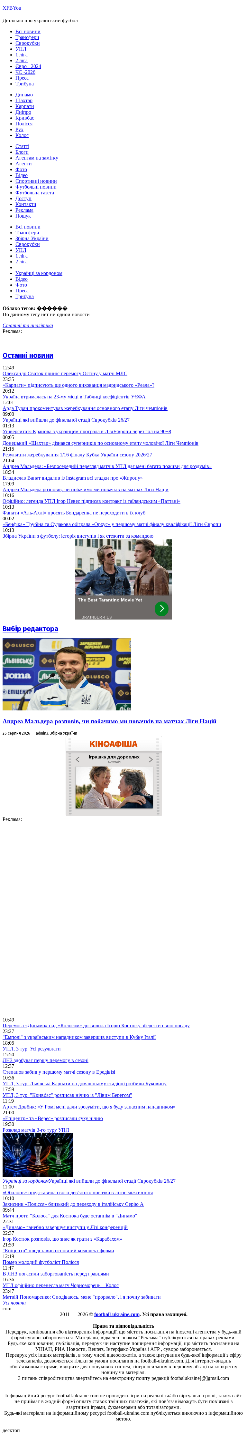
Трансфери (27, 37)
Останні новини (28, 355)
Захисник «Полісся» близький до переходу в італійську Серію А (73, 1204)
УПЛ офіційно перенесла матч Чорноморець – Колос (61, 1285)
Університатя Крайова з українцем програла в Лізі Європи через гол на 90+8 (87, 431)
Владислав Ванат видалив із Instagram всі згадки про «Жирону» (73, 478)
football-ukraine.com (117, 1314)
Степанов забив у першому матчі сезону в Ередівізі (59, 1072)
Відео (21, 175)
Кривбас (24, 118)
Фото (21, 169)
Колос (22, 135)
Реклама (24, 210)
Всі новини (28, 31)
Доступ (23, 198)
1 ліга (21, 54)
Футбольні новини (36, 187)
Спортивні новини (36, 181)
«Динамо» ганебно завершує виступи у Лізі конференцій (65, 1227)
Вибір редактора (30, 628)
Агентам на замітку (36, 158)
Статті (22, 146)
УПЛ (20, 49)
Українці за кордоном (38, 273)
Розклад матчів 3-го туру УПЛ (36, 1130)
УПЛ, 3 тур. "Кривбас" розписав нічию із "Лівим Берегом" (67, 1095)
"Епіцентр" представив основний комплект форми (58, 1250)
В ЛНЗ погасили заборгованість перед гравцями (56, 1273)
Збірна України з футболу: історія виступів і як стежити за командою (78, 536)
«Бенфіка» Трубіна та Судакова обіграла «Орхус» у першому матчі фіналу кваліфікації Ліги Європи (112, 524)
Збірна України (32, 238)
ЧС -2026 (25, 72)
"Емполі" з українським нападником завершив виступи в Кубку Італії (79, 1037)
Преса (22, 78)
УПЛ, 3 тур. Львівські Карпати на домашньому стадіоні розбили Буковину (85, 1083)
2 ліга (21, 60)
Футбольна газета (34, 192)
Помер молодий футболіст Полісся (41, 1262)
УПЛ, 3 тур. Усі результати (32, 1048)
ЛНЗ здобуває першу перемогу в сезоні (45, 1060)
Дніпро (23, 112)
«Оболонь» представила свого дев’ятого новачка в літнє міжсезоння (78, 1192)
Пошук (23, 216)
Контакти (25, 204)
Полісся (23, 123)
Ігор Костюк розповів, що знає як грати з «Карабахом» (62, 1239)
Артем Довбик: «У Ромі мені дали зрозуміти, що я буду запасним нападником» (89, 1106)
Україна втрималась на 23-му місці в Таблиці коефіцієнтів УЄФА (74, 396)
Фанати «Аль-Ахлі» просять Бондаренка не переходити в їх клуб (74, 512)
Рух (19, 129)
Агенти (23, 163)
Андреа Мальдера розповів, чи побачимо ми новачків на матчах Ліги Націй (86, 489)
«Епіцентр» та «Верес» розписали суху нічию (53, 1118)
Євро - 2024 (28, 66)
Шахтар (23, 100)
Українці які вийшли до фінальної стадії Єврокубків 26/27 (66, 420)
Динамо (24, 94)
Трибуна (24, 83)
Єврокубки (27, 43)
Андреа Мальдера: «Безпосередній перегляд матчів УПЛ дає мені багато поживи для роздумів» (107, 466)
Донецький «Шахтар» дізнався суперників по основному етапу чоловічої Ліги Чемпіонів (100, 443)
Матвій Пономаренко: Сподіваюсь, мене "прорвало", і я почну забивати (82, 1297)
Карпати (24, 106)
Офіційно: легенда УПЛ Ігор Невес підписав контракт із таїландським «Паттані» (91, 501)
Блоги (22, 152)
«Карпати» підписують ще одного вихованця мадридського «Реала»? (78, 385)
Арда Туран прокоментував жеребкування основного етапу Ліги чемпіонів (85, 408)
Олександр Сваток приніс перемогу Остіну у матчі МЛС (65, 373)
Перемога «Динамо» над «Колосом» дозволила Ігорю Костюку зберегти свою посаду (96, 1025)
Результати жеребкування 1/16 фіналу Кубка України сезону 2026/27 (77, 454)
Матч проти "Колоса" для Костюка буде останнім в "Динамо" (70, 1215)
